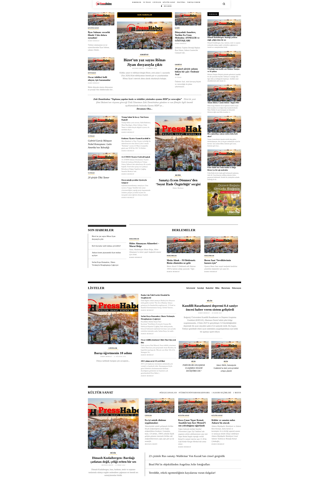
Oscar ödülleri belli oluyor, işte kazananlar (99, 78)
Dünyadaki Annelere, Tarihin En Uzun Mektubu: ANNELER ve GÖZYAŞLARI (187, 36)
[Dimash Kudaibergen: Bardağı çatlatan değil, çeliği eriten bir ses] (224, 27)
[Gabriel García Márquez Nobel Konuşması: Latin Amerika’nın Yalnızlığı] (103, 125)
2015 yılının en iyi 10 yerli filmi (153, 361)
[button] (224, 4)
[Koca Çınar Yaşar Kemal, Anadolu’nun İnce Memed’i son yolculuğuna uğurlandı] (193, 405)
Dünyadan (92, 73)
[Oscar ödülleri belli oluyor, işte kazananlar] (101, 63)
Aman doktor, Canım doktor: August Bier (223, 103)
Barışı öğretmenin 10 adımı (113, 353)
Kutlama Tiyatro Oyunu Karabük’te (135, 138)
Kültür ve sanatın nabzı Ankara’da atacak (223, 421)
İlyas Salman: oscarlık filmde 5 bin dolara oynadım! (99, 35)
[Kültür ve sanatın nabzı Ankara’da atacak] (226, 405)
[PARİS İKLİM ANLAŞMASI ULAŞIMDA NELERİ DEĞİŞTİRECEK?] (194, 350)
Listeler (113, 348)
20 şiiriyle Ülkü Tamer (98, 177)
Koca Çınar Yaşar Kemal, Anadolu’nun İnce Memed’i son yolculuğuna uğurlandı (192, 423)
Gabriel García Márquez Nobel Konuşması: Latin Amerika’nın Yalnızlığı (100, 144)
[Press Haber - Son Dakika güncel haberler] (104, 4)
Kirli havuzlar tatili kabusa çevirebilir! (106, 246)
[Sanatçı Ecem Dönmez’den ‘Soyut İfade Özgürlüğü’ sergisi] (178, 143)
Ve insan (178, 77)
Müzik (113, 453)
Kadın (177, 28)
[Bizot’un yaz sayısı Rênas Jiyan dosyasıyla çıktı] (144, 35)
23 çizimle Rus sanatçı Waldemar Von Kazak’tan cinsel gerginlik (187, 456)
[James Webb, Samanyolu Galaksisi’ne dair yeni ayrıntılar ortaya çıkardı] (226, 350)
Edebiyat (144, 55)
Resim (178, 175)
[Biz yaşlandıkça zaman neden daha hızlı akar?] (224, 124)
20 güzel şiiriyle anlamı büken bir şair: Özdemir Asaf (187, 72)
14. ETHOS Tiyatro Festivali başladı (135, 157)
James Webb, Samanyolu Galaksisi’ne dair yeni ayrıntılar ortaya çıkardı (226, 368)
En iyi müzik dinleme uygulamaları (155, 421)
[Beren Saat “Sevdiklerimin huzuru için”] (221, 244)
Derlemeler (134, 239)
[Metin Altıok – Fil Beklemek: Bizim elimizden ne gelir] (183, 244)
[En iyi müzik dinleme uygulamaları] (159, 405)
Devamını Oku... (145, 108)
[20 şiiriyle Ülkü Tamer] (103, 161)
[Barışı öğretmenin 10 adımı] (113, 319)
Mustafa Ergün (138, 68)
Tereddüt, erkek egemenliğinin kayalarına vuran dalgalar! (182, 472)
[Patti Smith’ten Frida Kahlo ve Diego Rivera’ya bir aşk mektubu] (224, 157)
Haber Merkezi (93, 40)
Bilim (209, 301)
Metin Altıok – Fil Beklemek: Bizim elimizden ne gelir (181, 261)
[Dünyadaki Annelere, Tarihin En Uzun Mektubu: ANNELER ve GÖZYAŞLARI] (188, 18)
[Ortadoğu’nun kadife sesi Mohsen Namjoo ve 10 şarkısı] (224, 59)
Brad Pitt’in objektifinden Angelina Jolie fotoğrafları (179, 464)
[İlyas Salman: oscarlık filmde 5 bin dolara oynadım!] (101, 18)
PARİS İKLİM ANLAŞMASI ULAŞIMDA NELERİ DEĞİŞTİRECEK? (194, 368)
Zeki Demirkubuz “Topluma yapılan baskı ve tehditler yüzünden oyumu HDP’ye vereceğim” (137, 99)
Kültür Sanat (93, 28)
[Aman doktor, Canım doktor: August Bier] (224, 93)
